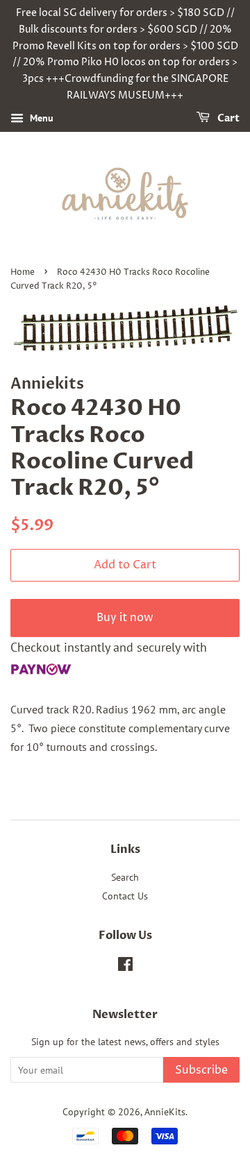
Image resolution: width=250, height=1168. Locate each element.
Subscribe (201, 1070)
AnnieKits (164, 1112)
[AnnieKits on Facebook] (125, 966)
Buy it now (125, 617)
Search (125, 877)
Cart (227, 118)
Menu (40, 118)
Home (22, 272)
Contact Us (125, 896)
